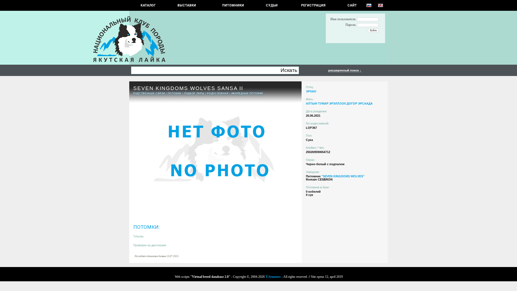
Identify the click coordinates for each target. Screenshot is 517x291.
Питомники (233, 5)
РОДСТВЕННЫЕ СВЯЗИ (149, 93)
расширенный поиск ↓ (344, 70)
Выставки (186, 5)
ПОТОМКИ (174, 93)
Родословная (217, 93)
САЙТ (352, 5)
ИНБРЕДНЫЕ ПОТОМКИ (247, 93)
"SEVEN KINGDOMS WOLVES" (343, 176)
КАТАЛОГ (148, 5)
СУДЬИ (272, 5)
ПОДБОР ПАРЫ (194, 93)
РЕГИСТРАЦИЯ (313, 5)
